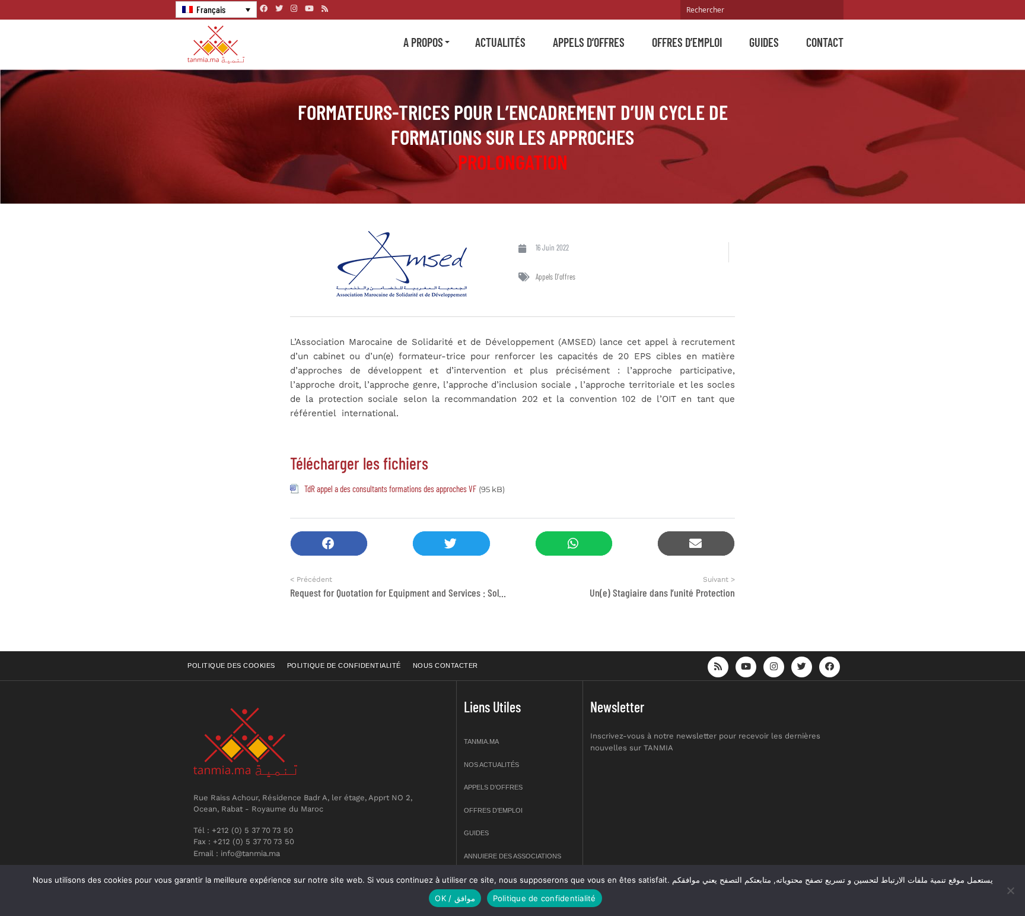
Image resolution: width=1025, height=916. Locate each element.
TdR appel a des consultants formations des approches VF (390, 488)
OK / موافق (455, 898)
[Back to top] (974, 879)
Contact (824, 42)
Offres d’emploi (687, 42)
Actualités (500, 42)
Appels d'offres (555, 276)
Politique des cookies (231, 665)
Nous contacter (445, 665)
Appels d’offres (589, 42)
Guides (764, 42)
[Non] (1010, 890)
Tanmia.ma (481, 741)
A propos (423, 42)
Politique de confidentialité (344, 665)
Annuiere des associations (512, 856)
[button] (329, 543)
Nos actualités (491, 764)
